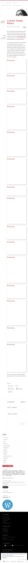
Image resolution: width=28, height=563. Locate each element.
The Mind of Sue (5, 520)
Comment (22, 423)
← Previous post (11, 401)
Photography (17, 26)
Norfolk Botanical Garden (16, 473)
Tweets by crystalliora (6, 551)
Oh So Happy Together (6, 519)
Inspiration (5, 449)
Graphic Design (6, 447)
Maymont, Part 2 (22, 471)
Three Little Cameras (6, 516)
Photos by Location (16, 5)
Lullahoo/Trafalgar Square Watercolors (9, 537)
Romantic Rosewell (19, 472)
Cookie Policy (4, 557)
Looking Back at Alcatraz (7, 470)
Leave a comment (24, 27)
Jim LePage (4, 538)
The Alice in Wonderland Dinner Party (8, 472)
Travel (4, 462)
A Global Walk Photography (7, 523)
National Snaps (14, 470)
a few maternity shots (21, 36)
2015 (2, 37)
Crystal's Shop (5, 529)
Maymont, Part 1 (5, 471)
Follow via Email (7, 480)
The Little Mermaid (16, 474)
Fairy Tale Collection (5, 5)
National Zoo (20, 470)
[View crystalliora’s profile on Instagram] (4, 434)
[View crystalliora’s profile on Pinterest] (5, 434)
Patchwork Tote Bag (8, 475)
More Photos (5, 546)
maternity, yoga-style (8, 474)
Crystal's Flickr (5, 528)
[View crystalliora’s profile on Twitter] (3, 434)
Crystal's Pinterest (6, 530)
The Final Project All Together (13, 471)
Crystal (12, 26)
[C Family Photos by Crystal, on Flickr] (16, 66)
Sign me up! (5, 487)
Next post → (23, 401)
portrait (4, 38)
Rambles (4, 460)
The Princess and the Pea (6, 473)
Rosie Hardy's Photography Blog (8, 539)
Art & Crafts (5, 439)
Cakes (4, 441)
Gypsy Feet (4, 521)
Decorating (5, 443)
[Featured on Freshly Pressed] (7, 509)
